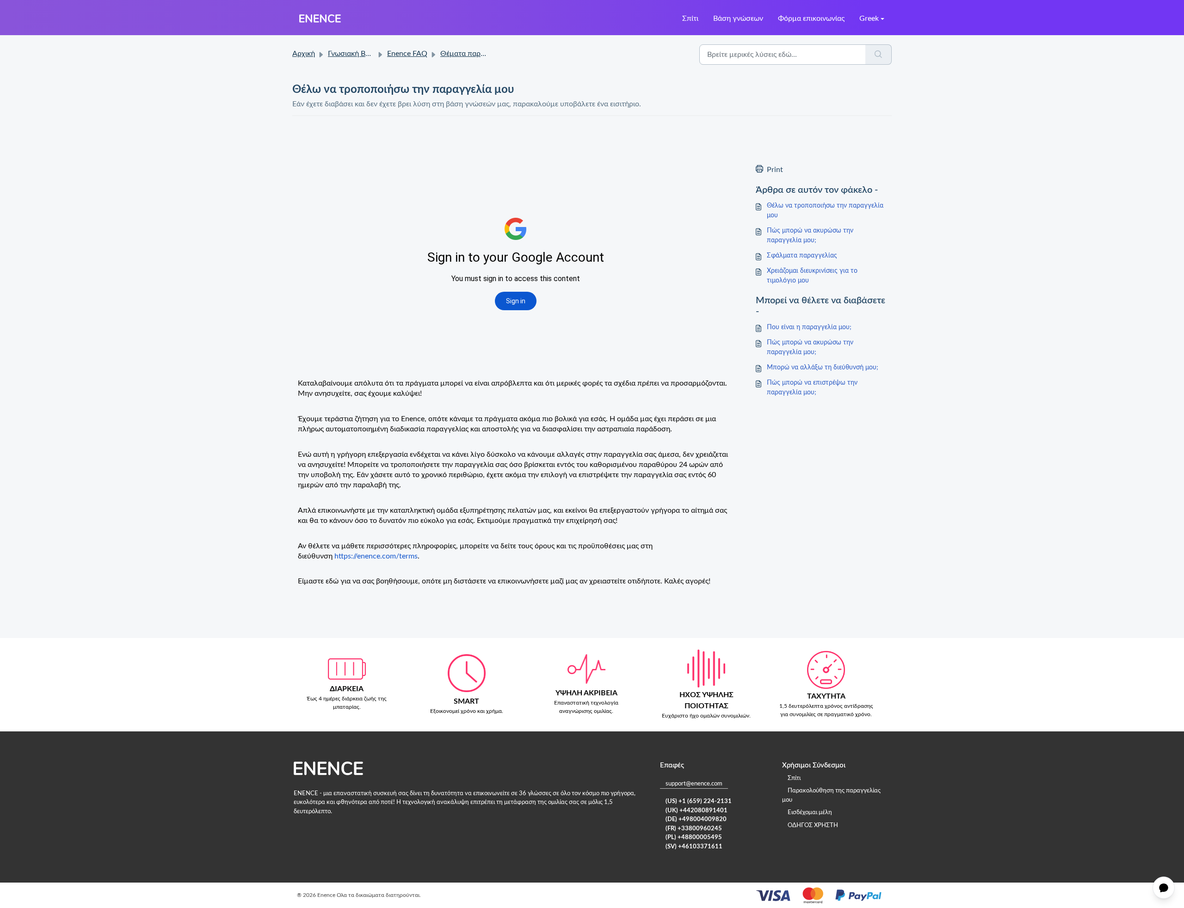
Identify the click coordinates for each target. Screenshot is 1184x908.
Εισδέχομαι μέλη (810, 813)
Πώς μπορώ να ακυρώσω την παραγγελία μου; (810, 235)
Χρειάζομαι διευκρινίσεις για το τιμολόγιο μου (812, 276)
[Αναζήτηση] (878, 54)
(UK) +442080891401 (697, 811)
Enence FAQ (407, 53)
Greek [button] (869, 18)
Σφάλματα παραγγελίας (802, 255)
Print (775, 169)
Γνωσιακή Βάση (353, 53)
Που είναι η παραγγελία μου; (809, 327)
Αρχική (303, 53)
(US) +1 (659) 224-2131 (699, 801)
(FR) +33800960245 (694, 829)
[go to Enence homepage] (320, 18)
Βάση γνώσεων (738, 18)
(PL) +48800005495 (694, 837)
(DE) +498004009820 (696, 819)
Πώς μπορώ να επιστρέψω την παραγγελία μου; (812, 388)
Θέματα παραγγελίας (475, 53)
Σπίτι (690, 18)
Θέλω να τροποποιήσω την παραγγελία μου (825, 210)
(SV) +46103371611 (694, 847)
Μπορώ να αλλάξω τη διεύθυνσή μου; (822, 367)
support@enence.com (694, 784)
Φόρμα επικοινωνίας (811, 18)
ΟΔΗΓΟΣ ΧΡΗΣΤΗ (813, 825)
